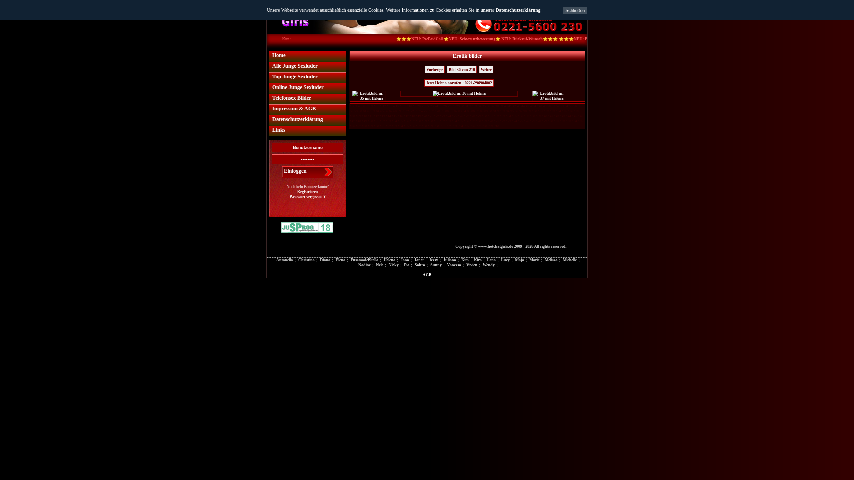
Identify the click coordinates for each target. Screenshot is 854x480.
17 (406, 106)
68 (395, 111)
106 (570, 111)
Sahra (420, 265)
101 (540, 111)
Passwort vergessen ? (308, 196)
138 (532, 116)
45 (527, 106)
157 (412, 121)
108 (352, 116)
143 (562, 116)
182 (562, 121)
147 (352, 121)
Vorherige (434, 69)
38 (497, 106)
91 (494, 111)
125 (454, 116)
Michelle (570, 260)
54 (566, 106)
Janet (419, 260)
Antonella (284, 260)
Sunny (436, 265)
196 (412, 126)
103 (552, 111)
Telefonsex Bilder (291, 98)
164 (454, 121)
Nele (379, 265)
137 (526, 116)
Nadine (364, 265)
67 (390, 111)
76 (429, 111)
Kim (465, 260)
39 (501, 106)
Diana (325, 260)
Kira (478, 260)
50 (549, 106)
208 (484, 126)
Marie (534, 260)
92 (499, 111)
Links (278, 130)
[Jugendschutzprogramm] (307, 228)
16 (401, 106)
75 (425, 111)
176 (526, 121)
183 (568, 121)
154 (394, 121)
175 (520, 121)
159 (424, 121)
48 (540, 106)
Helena (389, 260)
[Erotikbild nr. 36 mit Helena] (459, 94)
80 (447, 111)
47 (536, 106)
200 (436, 126)
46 (531, 106)
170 (490, 121)
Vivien (471, 265)
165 (460, 121)
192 (388, 126)
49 (544, 106)
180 (550, 121)
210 (496, 126)
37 (492, 106)
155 (400, 121)
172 (502, 121)
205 (466, 126)
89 (486, 111)
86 (473, 111)
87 (477, 111)
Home (279, 55)
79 (442, 111)
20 (419, 106)
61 (364, 111)
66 (386, 111)
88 (481, 111)
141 (550, 116)
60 (360, 111)
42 (514, 106)
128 (472, 116)
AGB (427, 275)
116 (400, 116)
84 (464, 111)
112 (376, 116)
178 (538, 121)
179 (544, 121)
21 (423, 106)
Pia (406, 265)
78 (438, 111)
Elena (340, 260)
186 (352, 126)
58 (351, 111)
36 (488, 106)
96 (516, 111)
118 (412, 116)
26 (445, 106)
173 (508, 121)
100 (534, 111)
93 (503, 111)
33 (475, 106)
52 (557, 106)
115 (394, 116)
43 (518, 106)
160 (430, 121)
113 (382, 116)
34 (479, 106)
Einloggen (295, 171)
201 (442, 126)
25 (440, 106)
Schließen (575, 10)
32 (471, 106)
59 (356, 111)
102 (546, 111)
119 (418, 116)
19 (414, 106)
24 (436, 106)
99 (529, 111)
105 (564, 111)
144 (568, 116)
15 (397, 106)
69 (399, 111)
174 (514, 121)
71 (408, 111)
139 (538, 116)
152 (382, 121)
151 (376, 121)
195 (406, 126)
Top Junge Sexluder (295, 76)
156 (406, 121)
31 (466, 106)
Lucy (505, 260)
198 (424, 126)
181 (556, 121)
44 (523, 106)
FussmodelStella (364, 260)
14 (393, 106)
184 (574, 121)
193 (394, 126)
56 (575, 106)
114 (388, 116)
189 (370, 126)
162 (442, 121)
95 (512, 111)
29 (458, 106)
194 (400, 126)
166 (466, 121)
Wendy (489, 265)
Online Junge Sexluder (298, 87)
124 (448, 116)
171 (496, 121)
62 (369, 111)
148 (358, 121)
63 (373, 111)
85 (468, 111)
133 (502, 116)
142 (556, 116)
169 (484, 121)
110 (364, 116)
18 (410, 106)
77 (434, 111)
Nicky (394, 265)
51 (553, 106)
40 (505, 106)
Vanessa (454, 265)
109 (358, 116)
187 (358, 126)
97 (520, 111)
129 (478, 116)
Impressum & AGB (294, 108)
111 (370, 116)
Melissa (551, 260)
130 (484, 116)
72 (412, 111)
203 (454, 126)
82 (455, 111)
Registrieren (307, 191)
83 (460, 111)
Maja (519, 260)
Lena (491, 260)
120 (424, 116)
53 (562, 106)
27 (449, 106)
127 (466, 116)
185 (580, 121)
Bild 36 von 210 (462, 69)
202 (448, 126)
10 (375, 106)
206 (472, 126)
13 (388, 106)
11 (380, 106)
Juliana (449, 260)
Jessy (433, 260)
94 (507, 111)
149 (364, 121)
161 (436, 121)
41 (510, 106)
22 (427, 106)
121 (430, 116)
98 (525, 111)
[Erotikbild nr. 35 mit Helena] (369, 96)
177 (532, 121)
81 (451, 111)
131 (490, 116)
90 (490, 111)
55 (570, 106)
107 (576, 111)
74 (421, 111)
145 (574, 116)
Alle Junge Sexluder (295, 66)
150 (370, 121)
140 (544, 116)
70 (403, 111)
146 (580, 116)
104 (558, 111)
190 (376, 126)
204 (460, 126)
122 (436, 116)
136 (520, 116)
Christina (306, 260)
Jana (405, 260)
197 (418, 126)
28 (453, 106)
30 (462, 106)
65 (382, 111)
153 (388, 121)
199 (430, 126)
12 (384, 106)
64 (377, 111)
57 (579, 106)
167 (472, 121)
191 (382, 126)
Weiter (486, 69)
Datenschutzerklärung (518, 10)
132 (496, 116)
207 (478, 126)
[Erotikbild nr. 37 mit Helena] (549, 96)
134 (508, 116)
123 (442, 116)
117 (406, 116)
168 (478, 121)
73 (416, 111)
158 (418, 121)
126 (460, 116)
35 (484, 106)
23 (432, 106)
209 (490, 126)
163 (448, 121)
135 (514, 116)
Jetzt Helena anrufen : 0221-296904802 (459, 83)
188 (364, 126)
